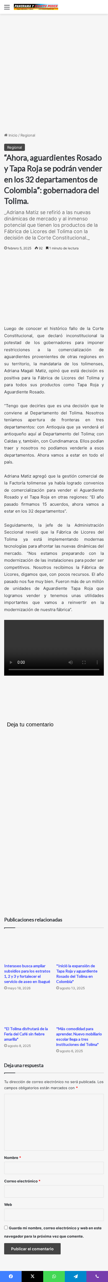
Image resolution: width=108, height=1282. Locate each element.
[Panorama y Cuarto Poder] (36, 7)
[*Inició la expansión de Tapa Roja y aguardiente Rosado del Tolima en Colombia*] (80, 947)
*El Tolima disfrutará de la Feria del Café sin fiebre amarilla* (26, 1033)
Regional (27, 135)
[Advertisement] (54, 73)
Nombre (12, 1157)
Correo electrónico (22, 1181)
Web (8, 1204)
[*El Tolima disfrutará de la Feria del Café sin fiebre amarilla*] (28, 1009)
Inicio (12, 135)
